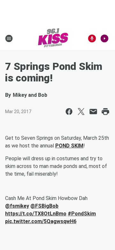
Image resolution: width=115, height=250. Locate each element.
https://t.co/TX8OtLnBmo (35, 214)
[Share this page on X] (81, 111)
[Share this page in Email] (93, 111)
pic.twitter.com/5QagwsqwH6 (40, 221)
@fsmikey (17, 206)
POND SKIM (69, 146)
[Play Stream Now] (104, 38)
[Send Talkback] (92, 38)
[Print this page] (105, 111)
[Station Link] (53, 38)
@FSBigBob (44, 206)
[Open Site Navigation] (9, 38)
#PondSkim (82, 214)
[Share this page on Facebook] (69, 111)
